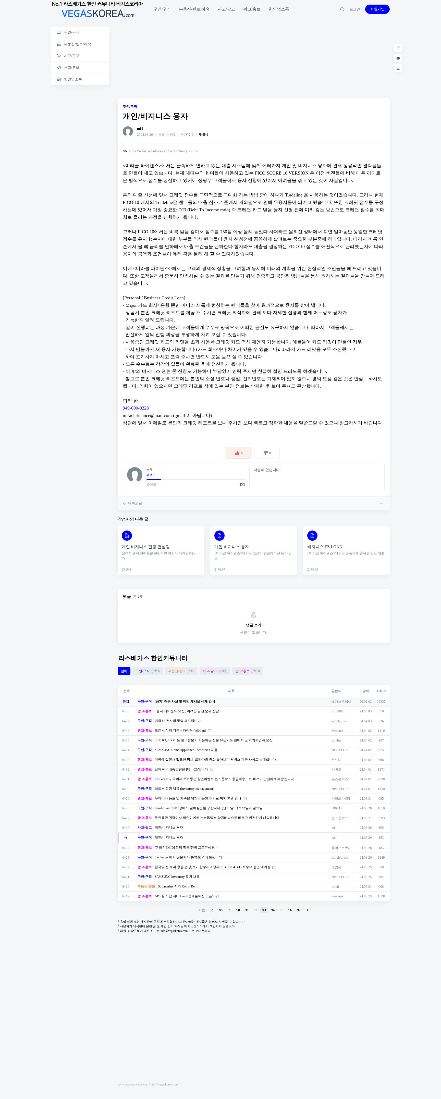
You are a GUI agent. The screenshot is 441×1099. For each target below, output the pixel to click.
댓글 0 (203, 135)
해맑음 (336, 867)
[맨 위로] (398, 48)
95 (281, 910)
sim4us (336, 740)
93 (264, 910)
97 (299, 910)
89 (229, 910)
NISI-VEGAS (340, 750)
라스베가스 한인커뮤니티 (153, 658)
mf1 (140, 128)
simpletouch (340, 721)
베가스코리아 (341, 701)
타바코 (336, 769)
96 (290, 910)
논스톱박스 (340, 779)
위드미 (336, 759)
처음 (201, 910)
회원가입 (377, 9)
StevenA (337, 730)
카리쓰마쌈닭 (341, 798)
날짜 (365, 691)
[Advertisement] (80, 167)
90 (238, 910)
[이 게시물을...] (382, 503)
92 (255, 910)
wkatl (335, 886)
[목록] (398, 68)
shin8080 (338, 711)
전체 (124, 671)
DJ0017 (337, 808)
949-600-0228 (136, 408)
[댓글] (398, 58)
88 (221, 910)
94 (273, 910)
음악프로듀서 (341, 847)
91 (247, 910)
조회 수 (381, 691)
